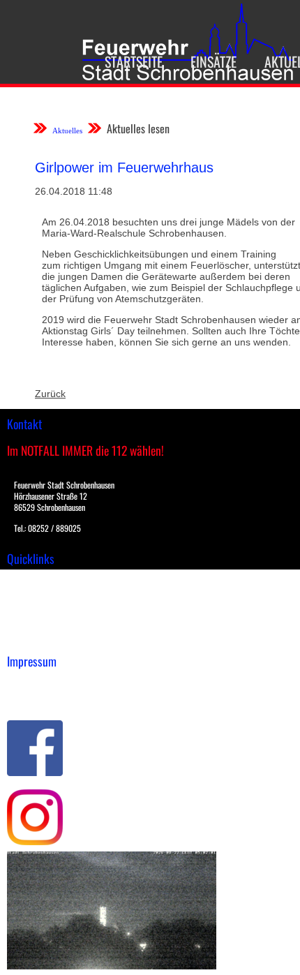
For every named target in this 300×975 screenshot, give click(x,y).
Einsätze (213, 61)
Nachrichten (34, 624)
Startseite (134, 61)
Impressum (32, 683)
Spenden (26, 639)
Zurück (50, 393)
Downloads (30, 595)
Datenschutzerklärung (56, 698)
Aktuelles (67, 130)
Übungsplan (34, 609)
